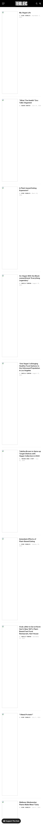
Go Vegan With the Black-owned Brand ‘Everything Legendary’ (29, 278)
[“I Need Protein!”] (10, 754)
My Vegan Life (25, 13)
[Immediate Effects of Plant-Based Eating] (10, 579)
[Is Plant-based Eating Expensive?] (10, 228)
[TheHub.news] (21, 3)
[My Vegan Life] (10, 52)
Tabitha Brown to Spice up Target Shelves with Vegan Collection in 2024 (30, 453)
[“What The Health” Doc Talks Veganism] (10, 140)
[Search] (40, 3)
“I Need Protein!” (26, 715)
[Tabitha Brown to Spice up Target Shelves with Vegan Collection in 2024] (10, 491)
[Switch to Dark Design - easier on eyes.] (36, 3)
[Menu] (3, 3)
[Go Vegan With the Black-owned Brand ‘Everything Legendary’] (10, 315)
